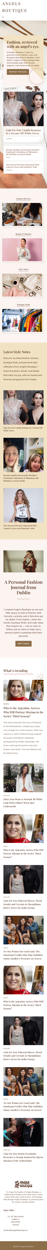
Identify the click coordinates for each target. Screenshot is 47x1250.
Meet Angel (23, 644)
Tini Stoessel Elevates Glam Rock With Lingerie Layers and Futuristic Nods (22, 165)
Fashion (9, 139)
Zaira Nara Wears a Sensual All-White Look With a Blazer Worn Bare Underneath (23, 803)
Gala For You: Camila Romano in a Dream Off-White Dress (23, 131)
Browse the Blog (18, 72)
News (8, 157)
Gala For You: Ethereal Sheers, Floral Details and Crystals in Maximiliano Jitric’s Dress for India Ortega (22, 904)
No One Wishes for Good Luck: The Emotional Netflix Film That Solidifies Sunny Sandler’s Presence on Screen (23, 955)
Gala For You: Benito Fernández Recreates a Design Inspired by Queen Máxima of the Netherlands (23, 1157)
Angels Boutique (14, 7)
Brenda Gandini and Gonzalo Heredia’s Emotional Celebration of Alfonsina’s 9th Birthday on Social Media (22, 152)
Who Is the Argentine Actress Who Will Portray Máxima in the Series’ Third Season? (23, 712)
